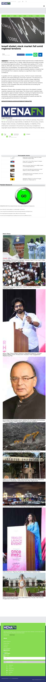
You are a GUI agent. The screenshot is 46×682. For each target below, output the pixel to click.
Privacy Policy (6, 643)
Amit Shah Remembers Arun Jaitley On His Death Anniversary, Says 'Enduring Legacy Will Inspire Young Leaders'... (24, 420)
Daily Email (11, 670)
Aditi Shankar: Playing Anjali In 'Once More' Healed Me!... (22, 572)
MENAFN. (10, 678)
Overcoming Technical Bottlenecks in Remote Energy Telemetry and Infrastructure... (16, 211)
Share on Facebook (20, 54)
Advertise (5, 646)
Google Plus (11, 668)
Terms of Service (7, 641)
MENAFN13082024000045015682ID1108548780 (16, 101)
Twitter (10, 666)
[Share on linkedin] (40, 55)
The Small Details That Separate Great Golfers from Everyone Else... (13, 213)
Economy (41, 15)
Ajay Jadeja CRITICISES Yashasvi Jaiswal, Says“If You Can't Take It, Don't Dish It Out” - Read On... (24, 260)
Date (3, 54)
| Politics (34, 15)
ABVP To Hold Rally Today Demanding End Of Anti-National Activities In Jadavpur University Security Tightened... (23, 480)
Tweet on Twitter (29, 54)
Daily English (7, 653)
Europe (12, 15)
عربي (19, 1)
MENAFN (5, 60)
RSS (10, 674)
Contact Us (6, 645)
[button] (22, 1)
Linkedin (10, 672)
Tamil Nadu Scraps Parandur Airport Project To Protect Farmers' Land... (21, 287)
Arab (17, 15)
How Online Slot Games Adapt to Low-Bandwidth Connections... (12, 209)
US (5, 15)
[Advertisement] (23, 10)
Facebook (11, 665)
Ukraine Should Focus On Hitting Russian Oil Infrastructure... (23, 506)
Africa (27, 15)
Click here (12, 635)
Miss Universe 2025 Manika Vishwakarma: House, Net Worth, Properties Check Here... (23, 598)
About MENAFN (7, 648)
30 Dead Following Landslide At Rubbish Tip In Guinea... (22, 451)
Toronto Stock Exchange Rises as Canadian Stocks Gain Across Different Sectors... (16, 215)
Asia (22, 15)
